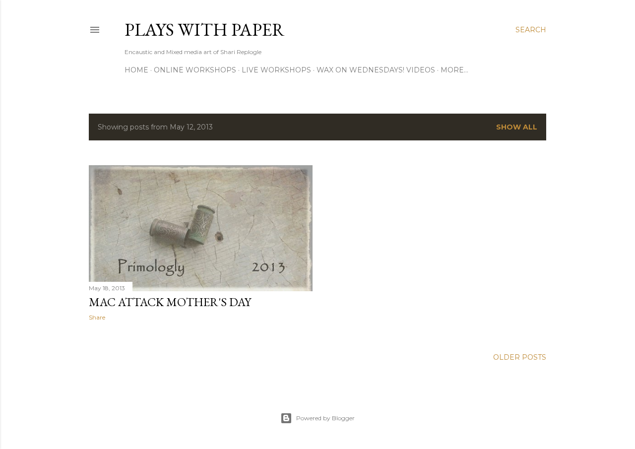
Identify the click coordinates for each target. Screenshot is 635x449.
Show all (516, 127)
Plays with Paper (205, 29)
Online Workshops (195, 69)
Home (136, 69)
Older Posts (519, 357)
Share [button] (97, 317)
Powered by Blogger (325, 418)
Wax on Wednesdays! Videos (376, 69)
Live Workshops (276, 69)
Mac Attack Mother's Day (170, 302)
